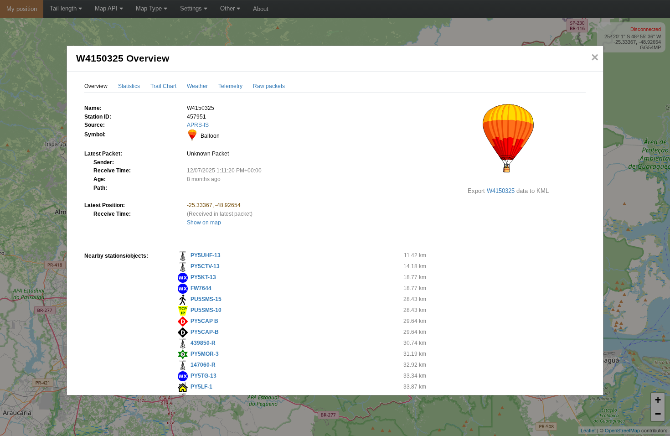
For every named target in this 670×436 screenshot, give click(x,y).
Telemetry (230, 86)
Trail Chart (163, 86)
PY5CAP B (204, 321)
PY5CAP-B (205, 332)
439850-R (203, 343)
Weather (197, 86)
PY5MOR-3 (205, 354)
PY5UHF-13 (206, 255)
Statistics (129, 86)
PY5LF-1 (201, 387)
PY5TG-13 (203, 376)
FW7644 (201, 288)
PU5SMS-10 (206, 310)
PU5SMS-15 (206, 299)
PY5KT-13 (203, 277)
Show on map (204, 222)
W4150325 (501, 190)
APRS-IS (198, 125)
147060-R (203, 365)
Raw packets (269, 86)
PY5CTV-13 (205, 266)
